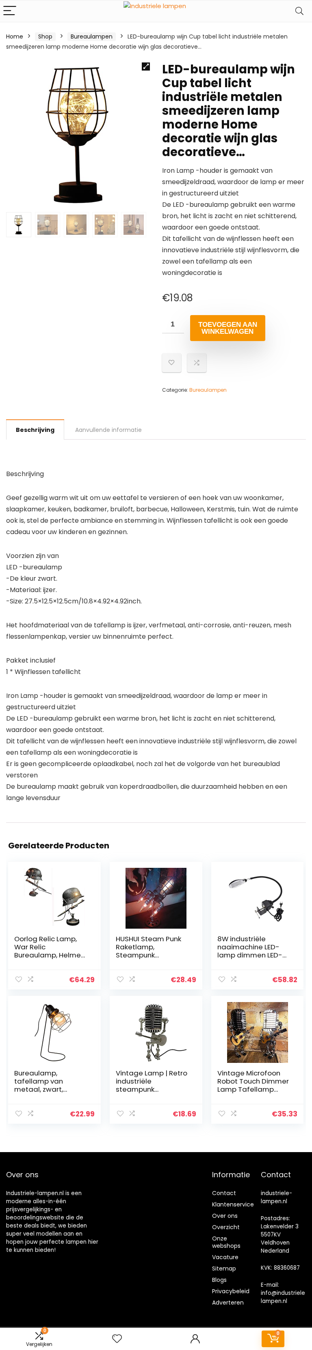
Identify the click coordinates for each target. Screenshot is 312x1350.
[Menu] (10, 11)
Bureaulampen (92, 36)
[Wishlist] (117, 1339)
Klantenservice (233, 1204)
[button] (146, 66)
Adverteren (228, 1302)
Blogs (219, 1280)
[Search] (299, 11)
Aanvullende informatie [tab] (108, 430)
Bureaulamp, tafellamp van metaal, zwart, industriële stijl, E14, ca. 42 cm (45, 1089)
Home (14, 36)
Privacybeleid (230, 1291)
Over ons (225, 1216)
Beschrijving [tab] (35, 430)
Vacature (225, 1257)
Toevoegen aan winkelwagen (227, 328)
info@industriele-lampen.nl (284, 1297)
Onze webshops (226, 1242)
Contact (224, 1193)
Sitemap (224, 1268)
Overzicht (226, 1227)
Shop (45, 36)
